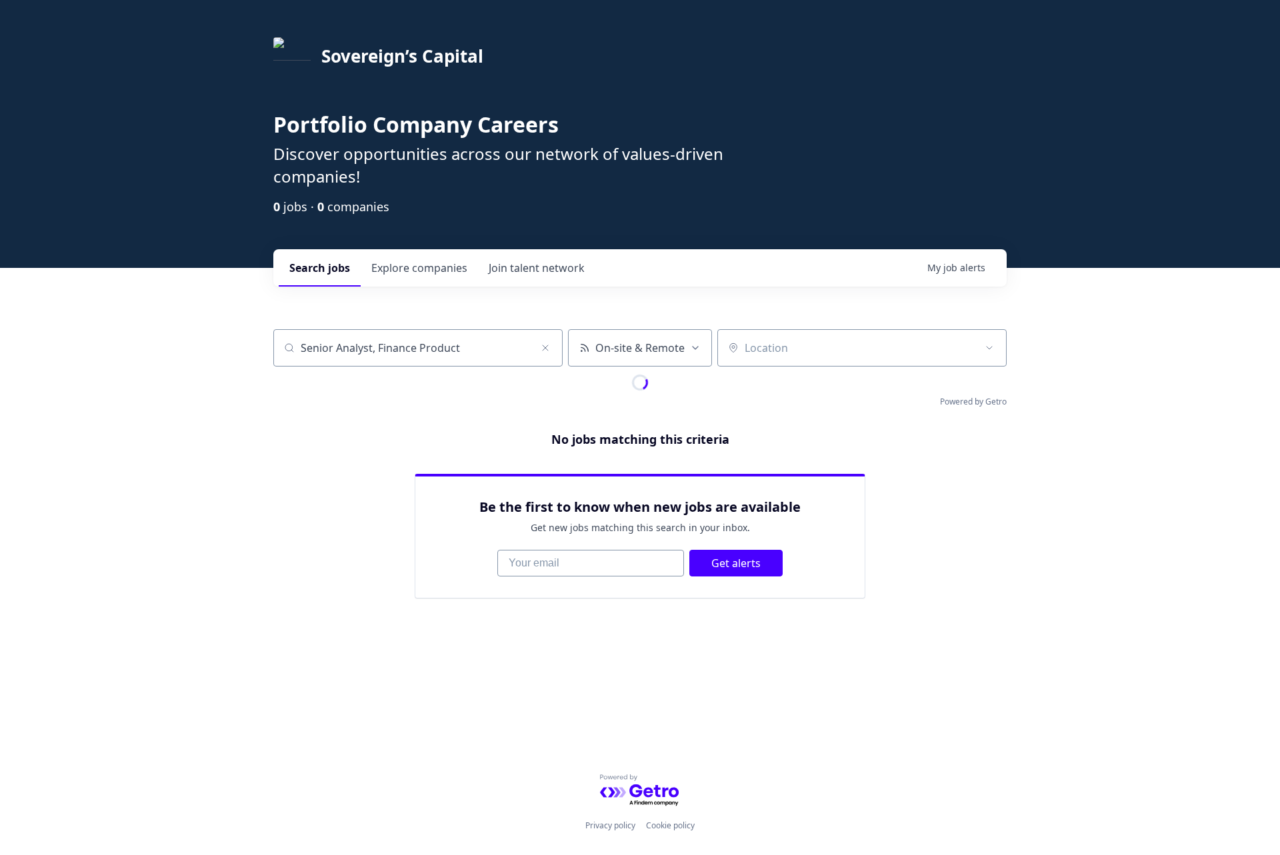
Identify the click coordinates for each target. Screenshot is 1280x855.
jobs (319, 268)
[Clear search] (545, 348)
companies (419, 268)
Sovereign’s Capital (402, 56)
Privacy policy (610, 825)
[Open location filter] (989, 348)
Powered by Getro (973, 401)
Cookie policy (670, 825)
